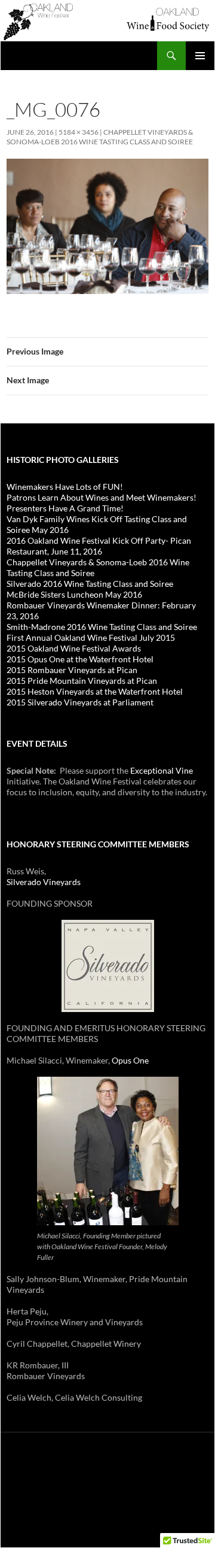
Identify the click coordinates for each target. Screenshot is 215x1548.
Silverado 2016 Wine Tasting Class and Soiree (90, 583)
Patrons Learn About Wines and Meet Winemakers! (101, 497)
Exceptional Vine (161, 770)
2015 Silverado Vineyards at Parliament (80, 702)
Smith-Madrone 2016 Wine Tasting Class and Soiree (102, 627)
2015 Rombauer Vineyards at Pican (72, 670)
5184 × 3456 (79, 132)
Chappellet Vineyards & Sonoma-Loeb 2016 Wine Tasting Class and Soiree (100, 137)
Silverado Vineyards (44, 882)
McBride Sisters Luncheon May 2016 (74, 594)
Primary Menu (200, 55)
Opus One (130, 1060)
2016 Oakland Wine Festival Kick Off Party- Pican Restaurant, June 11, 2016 (99, 545)
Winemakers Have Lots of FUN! (65, 486)
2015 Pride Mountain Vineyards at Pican (82, 680)
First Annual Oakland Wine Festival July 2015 (91, 637)
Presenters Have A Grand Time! (65, 508)
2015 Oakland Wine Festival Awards (74, 648)
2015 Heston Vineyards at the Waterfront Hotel (95, 691)
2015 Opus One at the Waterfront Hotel (80, 659)
